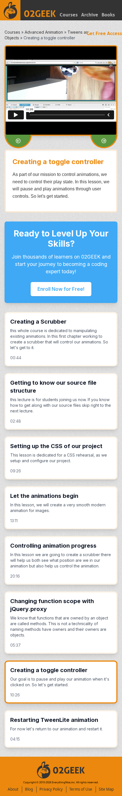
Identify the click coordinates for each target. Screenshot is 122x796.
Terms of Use (80, 789)
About (13, 789)
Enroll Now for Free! (61, 289)
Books (108, 15)
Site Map (106, 789)
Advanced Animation (44, 32)
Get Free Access (104, 33)
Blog (29, 789)
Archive (89, 15)
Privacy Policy (51, 789)
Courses (69, 15)
